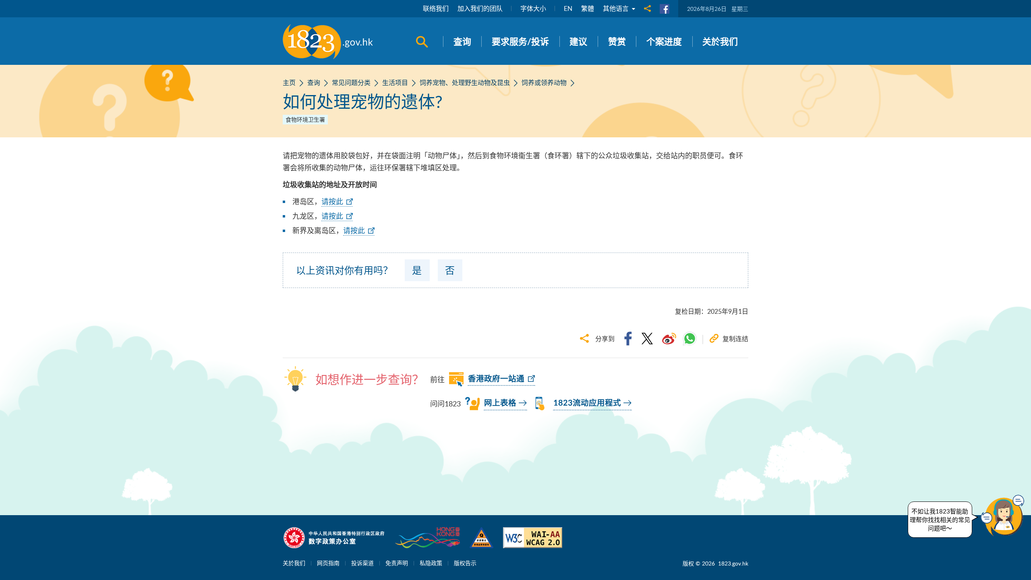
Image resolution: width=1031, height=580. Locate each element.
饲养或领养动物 (544, 82)
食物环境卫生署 (305, 119)
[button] (1004, 515)
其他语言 (616, 8)
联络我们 (436, 8)
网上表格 (500, 403)
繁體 (587, 8)
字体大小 (533, 8)
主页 (289, 82)
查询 (313, 82)
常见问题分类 (351, 82)
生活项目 (395, 82)
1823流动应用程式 (587, 403)
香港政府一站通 (496, 379)
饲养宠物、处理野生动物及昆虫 (465, 82)
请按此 (332, 201)
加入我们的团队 (480, 8)
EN (568, 8)
